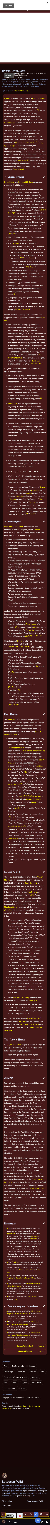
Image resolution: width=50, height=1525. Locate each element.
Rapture (32, 267)
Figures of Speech (25, 1351)
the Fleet (22, 1021)
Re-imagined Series (8, 75)
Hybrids (7, 98)
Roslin (19, 641)
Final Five (31, 895)
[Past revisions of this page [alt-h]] (30, 1514)
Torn (14, 234)
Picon (41, 499)
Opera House (30, 624)
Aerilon (42, 487)
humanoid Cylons (25, 182)
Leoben (37, 530)
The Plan (32, 514)
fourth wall (15, 1262)
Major (17, 808)
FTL (13, 213)
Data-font (36, 361)
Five (35, 627)
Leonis (29, 493)
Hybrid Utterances (21, 91)
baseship (41, 98)
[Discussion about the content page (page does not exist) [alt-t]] (41, 1514)
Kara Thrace (13, 838)
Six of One (38, 363)
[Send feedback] (38, 1520)
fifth (25, 772)
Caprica (32, 502)
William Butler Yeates (14, 1286)
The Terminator (23, 1270)
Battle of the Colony (21, 997)
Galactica (8, 910)
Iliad (24, 142)
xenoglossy (34, 1239)
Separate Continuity (22, 1496)
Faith (41, 635)
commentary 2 (23, 160)
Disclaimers (6, 1505)
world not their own (16, 748)
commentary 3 (18, 169)
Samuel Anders (31, 883)
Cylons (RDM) (36, 1383)
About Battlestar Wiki (35, 1501)
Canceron (35, 490)
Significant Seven (11, 907)
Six (37, 666)
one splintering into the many (30, 796)
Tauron (13, 499)
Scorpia (19, 496)
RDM (23, 1388)
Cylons (24, 1383)
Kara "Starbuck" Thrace (13, 527)
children (11, 817)
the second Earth (34, 1018)
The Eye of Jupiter (29, 258)
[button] (44, 177)
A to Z (15, 1383)
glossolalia (34, 1236)
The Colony (32, 892)
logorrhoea (11, 1233)
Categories (6, 1361)
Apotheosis (12, 403)
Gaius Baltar (9, 182)
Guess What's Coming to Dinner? (19, 646)
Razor (16, 734)
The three (11, 687)
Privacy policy (7, 1501)
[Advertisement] (25, 37)
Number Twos (9, 122)
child (19, 690)
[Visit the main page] (3, 1521)
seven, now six (14, 784)
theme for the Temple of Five (25, 1278)
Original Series (27, 1491)
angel (33, 802)
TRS (9, 234)
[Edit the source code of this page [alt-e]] (36, 1514)
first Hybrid (12, 720)
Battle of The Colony (37, 1188)
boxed (15, 1299)
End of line (29, 636)
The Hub (15, 705)
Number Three (32, 1297)
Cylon (34, 98)
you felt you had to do (16, 826)
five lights (15, 243)
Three (17, 627)
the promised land (33, 799)
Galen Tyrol (32, 1000)
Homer (18, 142)
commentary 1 (32, 142)
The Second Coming (33, 1283)
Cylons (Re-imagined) (25, 1346)
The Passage (26, 309)
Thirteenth (29, 630)
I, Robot (31, 1270)
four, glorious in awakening (34, 751)
